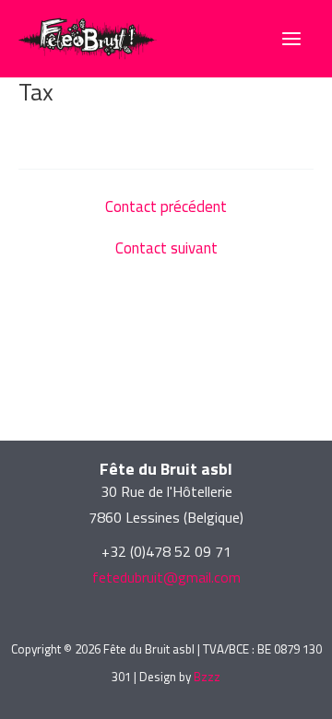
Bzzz (207, 676)
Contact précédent (166, 207)
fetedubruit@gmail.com (166, 577)
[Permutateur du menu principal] (291, 39)
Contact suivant (166, 248)
